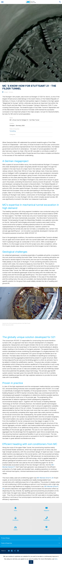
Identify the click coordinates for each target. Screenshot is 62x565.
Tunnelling (13, 131)
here (56, 559)
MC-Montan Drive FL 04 (45, 478)
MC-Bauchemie (31, 2)
